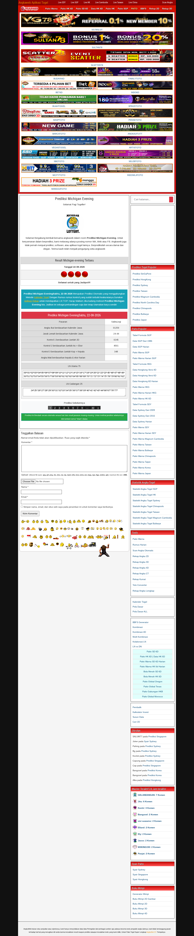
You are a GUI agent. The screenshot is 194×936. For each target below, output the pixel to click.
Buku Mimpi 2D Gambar (144, 899)
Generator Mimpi (150, 2)
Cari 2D (136, 722)
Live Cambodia (101, 2)
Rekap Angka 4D (141, 568)
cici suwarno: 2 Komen (150, 821)
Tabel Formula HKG (142, 364)
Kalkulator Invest (141, 712)
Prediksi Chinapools (142, 308)
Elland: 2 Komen (146, 827)
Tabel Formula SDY (142, 404)
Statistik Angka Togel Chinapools (148, 506)
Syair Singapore (140, 874)
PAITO (134, 8)
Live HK (87, 2)
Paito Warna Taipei (142, 462)
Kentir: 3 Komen (146, 808)
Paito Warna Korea (142, 467)
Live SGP (74, 2)
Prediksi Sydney (140, 285)
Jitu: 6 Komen (145, 801)
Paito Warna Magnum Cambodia (148, 439)
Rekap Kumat (139, 579)
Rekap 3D (167, 8)
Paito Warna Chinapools (144, 456)
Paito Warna (51, 8)
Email (24, 497)
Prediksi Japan (140, 320)
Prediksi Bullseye (141, 314)
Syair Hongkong (140, 879)
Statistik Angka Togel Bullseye (147, 523)
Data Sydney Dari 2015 (144, 416)
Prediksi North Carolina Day (146, 302)
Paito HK (110, 8)
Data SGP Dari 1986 (142, 341)
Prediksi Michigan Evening (74, 199)
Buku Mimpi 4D (140, 913)
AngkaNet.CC (151, 932)
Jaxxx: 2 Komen (146, 840)
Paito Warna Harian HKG (144, 393)
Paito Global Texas (152, 686)
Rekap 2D (154, 8)
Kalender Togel (41, 297)
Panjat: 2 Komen (146, 853)
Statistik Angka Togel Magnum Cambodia (152, 518)
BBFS (143, 8)
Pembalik (137, 707)
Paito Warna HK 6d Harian (152, 666)
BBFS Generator (141, 622)
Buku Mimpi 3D (140, 908)
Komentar (26, 442)
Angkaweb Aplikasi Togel (33, 2)
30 (93, 407)
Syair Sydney (150, 741)
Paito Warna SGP (141, 352)
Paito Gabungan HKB (152, 691)
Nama (24, 487)
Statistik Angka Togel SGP (145, 489)
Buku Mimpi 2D (140, 904)
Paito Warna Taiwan (142, 444)
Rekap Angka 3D (141, 562)
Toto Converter (140, 585)
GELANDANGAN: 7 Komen (151, 795)
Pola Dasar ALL (140, 611)
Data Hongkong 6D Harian (145, 381)
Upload (74, 475)
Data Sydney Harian (142, 421)
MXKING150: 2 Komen (149, 847)
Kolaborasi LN (139, 641)
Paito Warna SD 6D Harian (152, 661)
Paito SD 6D (82, 8)
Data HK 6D (97, 8)
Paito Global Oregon (152, 681)
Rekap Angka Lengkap (143, 591)
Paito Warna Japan (142, 473)
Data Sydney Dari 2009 (144, 410)
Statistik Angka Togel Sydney (146, 500)
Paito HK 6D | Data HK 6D (152, 656)
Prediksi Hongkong (152, 780)
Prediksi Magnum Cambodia (146, 297)
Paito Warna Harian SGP (144, 358)
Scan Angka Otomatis (143, 550)
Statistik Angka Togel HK (144, 495)
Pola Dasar (138, 606)
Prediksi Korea (155, 770)
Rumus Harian (139, 545)
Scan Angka (167, 2)
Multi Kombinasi (140, 637)
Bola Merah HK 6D (152, 676)
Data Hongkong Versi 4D (144, 370)
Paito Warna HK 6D (142, 398)
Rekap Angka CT (141, 573)
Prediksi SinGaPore (142, 274)
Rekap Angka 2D (141, 556)
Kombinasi (138, 627)
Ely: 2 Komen (145, 834)
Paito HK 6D (67, 8)
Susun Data (138, 717)
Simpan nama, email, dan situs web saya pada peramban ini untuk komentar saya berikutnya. (68, 507)
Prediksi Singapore (157, 736)
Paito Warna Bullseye (143, 450)
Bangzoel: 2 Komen (148, 814)
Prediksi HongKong (142, 279)
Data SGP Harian (141, 347)
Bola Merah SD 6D (152, 671)
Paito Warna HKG (141, 387)
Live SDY (61, 2)
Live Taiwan (118, 2)
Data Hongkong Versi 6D (144, 375)
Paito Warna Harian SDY (144, 433)
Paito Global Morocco (152, 696)
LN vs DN (137, 646)
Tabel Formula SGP (142, 335)
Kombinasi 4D (139, 632)
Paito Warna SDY (141, 427)
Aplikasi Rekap (31, 301)
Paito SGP (123, 8)
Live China (133, 2)
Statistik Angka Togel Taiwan (146, 512)
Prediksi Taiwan (140, 291)
